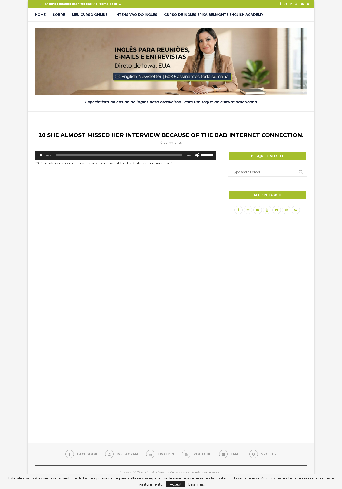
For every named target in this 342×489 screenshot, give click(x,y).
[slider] (207, 155)
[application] (125, 155)
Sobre (59, 15)
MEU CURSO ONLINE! (90, 15)
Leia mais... (197, 484)
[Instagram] (285, 3)
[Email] (302, 3)
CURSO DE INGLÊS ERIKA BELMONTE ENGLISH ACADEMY (213, 15)
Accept (175, 484)
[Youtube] (296, 3)
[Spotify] (308, 3)
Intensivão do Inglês (136, 15)
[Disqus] (125, 243)
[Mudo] (197, 155)
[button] (36, 3)
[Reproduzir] (41, 155)
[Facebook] (280, 3)
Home (40, 15)
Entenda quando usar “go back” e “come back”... (83, 4)
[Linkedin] (291, 3)
